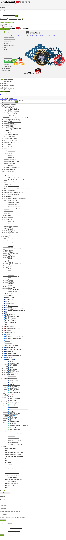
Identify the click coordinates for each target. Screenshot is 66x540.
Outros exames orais (7, 81)
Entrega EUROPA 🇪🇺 (7, 288)
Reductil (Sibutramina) (8, 79)
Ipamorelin (6, 167)
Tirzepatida (6, 204)
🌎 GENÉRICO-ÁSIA (13, 388)
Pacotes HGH (6, 269)
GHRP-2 (5, 154)
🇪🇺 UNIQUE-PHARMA (13, 380)
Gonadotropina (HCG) (8, 247)
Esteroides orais (6, 24)
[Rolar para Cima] (1, 94)
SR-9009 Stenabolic (13, 149)
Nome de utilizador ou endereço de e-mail (10, 511)
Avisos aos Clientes (52, 35)
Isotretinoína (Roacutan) (9, 85)
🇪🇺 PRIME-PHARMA (8, 307)
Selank (5, 194)
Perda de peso (6, 215)
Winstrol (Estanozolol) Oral (14, 128)
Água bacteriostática (13, 306)
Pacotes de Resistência (8, 265)
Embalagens (6, 261)
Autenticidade (7, 366)
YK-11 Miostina (11, 151)
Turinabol (10, 126)
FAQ (4, 405)
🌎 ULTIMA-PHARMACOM (14, 392)
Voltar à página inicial (5, 29)
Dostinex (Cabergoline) (10, 318)
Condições (44, 35)
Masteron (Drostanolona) (14, 182)
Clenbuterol (11, 155)
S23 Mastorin (11, 144)
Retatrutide (6, 192)
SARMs (7, 130)
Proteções (5, 236)
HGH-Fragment (11, 242)
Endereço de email (5, 529)
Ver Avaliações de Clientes (11, 477)
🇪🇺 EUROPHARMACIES (8, 293)
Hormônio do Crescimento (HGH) (11, 226)
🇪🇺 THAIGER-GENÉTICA (13, 374)
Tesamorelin (6, 202)
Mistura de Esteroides (13, 194)
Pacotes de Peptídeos (8, 280)
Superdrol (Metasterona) (9, 37)
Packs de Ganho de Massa (9, 272)
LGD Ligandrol (11, 136)
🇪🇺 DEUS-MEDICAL (8, 295)
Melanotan (10, 252)
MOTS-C (5, 180)
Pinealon (5, 188)
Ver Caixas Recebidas (8, 416)
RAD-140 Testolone (12, 142)
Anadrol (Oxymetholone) (14, 109)
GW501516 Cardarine (13, 134)
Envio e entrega (9, 432)
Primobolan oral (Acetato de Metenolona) (18, 118)
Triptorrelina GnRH (7, 213)
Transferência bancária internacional (14, 456)
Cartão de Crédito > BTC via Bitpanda (14, 452)
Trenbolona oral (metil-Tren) (10, 39)
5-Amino (5, 134)
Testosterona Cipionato (13, 202)
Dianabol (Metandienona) (9, 30)
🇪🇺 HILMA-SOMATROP (8, 301)
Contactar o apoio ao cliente (12, 473)
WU (4, 391)
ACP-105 (10, 132)
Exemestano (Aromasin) (11, 320)
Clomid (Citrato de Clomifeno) (12, 316)
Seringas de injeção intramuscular (16, 308)
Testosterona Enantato (13, 204)
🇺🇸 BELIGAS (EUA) (12, 396)
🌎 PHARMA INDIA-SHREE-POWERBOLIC (18, 409)
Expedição (27, 35)
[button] (33, 500)
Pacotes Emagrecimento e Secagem (11, 276)
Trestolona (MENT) (7, 110)
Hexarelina (6, 161)
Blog (4, 422)
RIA (4, 393)
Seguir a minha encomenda (14, 440)
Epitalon (5, 148)
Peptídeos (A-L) (9, 211)
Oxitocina (6, 184)
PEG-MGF (6, 186)
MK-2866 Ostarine (12, 138)
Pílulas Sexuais (7, 89)
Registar (10, 523)
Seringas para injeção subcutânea (16, 310)
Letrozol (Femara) (7, 251)
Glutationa (6, 159)
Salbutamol (11, 157)
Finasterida (11, 165)
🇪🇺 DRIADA (6, 297)
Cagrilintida (6, 142)
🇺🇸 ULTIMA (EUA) (12, 400)
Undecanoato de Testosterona (10, 129)
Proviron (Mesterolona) (10, 330)
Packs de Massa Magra (8, 274)
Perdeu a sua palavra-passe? (18, 517)
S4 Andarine (11, 146)
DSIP (5, 146)
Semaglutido (6, 219)
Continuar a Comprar (5, 91)
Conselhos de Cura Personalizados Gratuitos (16, 469)
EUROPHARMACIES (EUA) (14, 403)
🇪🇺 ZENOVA (11, 384)
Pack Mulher (6, 278)
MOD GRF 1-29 (7, 178)
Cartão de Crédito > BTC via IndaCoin (14, 454)
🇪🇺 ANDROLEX (11, 361)
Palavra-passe (4, 514)
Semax (5, 198)
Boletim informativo (7, 420)
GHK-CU (10, 231)
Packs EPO (5, 267)
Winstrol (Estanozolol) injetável (15, 192)
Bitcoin (4, 383)
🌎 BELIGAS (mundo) (13, 386)
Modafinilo (10, 169)
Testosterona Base (8, 121)
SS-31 (5, 200)
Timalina (5, 207)
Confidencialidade (34, 35)
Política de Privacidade (13, 438)
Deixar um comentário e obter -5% (13, 479)
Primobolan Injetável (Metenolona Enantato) (18, 188)
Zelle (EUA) (5, 395)
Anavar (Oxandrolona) (13, 111)
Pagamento (6, 378)
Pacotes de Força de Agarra (9, 282)
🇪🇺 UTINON (6, 311)
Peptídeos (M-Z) (9, 250)
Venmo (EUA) (6, 397)
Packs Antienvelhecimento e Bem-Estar (12, 263)
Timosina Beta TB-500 (13, 289)
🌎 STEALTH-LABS (8, 357)
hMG (4, 249)
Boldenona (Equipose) (13, 177)
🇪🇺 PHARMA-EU (12, 376)
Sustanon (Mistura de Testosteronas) (17, 198)
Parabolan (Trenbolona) (9, 106)
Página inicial (14, 35)
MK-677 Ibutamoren (13, 140)
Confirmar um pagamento (11, 448)
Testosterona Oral (7, 41)
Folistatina (6, 150)
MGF (4, 176)
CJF (4, 144)
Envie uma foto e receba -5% (15, 444)
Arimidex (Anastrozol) (10, 314)
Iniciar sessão (3, 520)
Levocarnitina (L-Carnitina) (14, 248)
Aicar (5, 136)
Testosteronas (6, 117)
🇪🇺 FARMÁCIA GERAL (13, 369)
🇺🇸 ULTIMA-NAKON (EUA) (14, 398)
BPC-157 (5, 140)
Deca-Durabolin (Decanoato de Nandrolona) (18, 179)
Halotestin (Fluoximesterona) (10, 32)
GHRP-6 (5, 157)
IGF (4, 165)
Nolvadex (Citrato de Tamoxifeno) (13, 328)
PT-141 (5, 190)
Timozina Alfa (6, 209)
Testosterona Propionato (14, 206)
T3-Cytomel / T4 (7, 77)
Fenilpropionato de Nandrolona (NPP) (12, 104)
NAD (5, 182)
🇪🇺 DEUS (10, 419)
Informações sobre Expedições (15, 434)
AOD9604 (6, 138)
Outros (4, 223)
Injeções (5, 93)
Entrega (5, 286)
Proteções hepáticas (7, 257)
